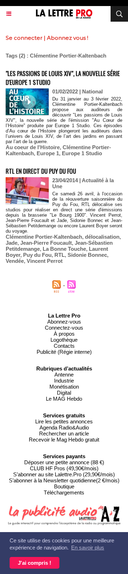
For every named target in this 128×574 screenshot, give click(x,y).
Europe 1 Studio (82, 153)
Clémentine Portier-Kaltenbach (44, 237)
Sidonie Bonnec (87, 255)
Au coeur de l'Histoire (33, 147)
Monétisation (64, 387)
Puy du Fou (37, 255)
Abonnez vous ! (67, 37)
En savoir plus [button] (87, 548)
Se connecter (24, 37)
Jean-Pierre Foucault (46, 243)
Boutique (64, 486)
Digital (64, 393)
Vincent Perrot (45, 261)
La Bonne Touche (64, 249)
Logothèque (64, 340)
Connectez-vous (64, 328)
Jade (11, 243)
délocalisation (102, 237)
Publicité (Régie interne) (64, 352)
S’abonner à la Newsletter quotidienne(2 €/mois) (64, 480)
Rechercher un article (64, 433)
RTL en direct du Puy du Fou (41, 171)
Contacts (64, 346)
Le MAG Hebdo (64, 399)
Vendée (15, 261)
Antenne (64, 375)
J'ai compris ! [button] (34, 563)
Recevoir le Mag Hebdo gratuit (64, 440)
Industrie (64, 381)
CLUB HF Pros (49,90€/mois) (64, 468)
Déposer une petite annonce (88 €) (64, 462)
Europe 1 (48, 153)
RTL (59, 255)
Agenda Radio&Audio (64, 427)
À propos (64, 334)
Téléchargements (64, 492)
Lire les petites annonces (64, 421)
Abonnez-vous (64, 322)
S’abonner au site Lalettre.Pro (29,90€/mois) (64, 474)
